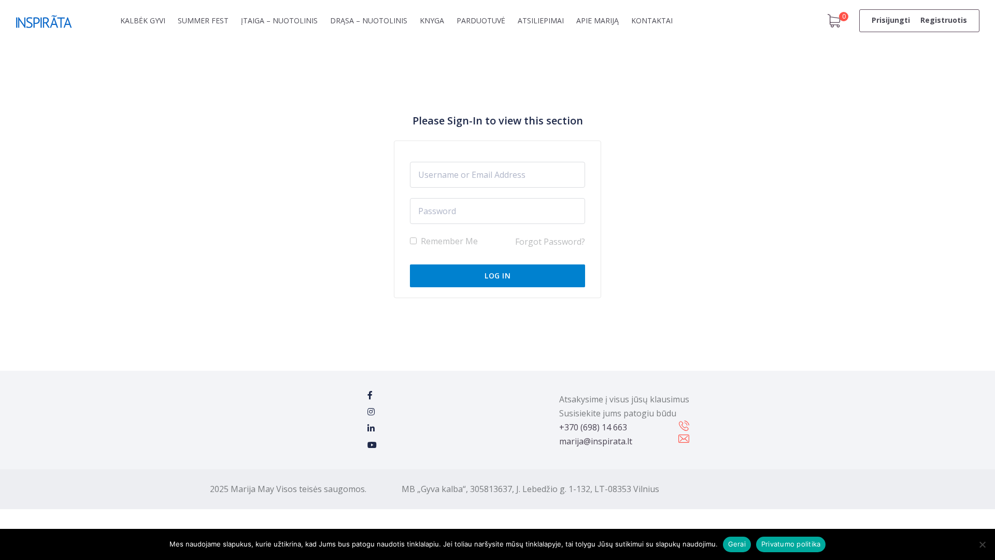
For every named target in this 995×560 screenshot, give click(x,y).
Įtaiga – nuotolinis (279, 20)
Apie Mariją (597, 20)
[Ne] (982, 544)
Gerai (737, 544)
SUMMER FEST (203, 20)
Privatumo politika (791, 544)
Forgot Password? (550, 241)
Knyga (432, 20)
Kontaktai (652, 20)
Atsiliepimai (541, 20)
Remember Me (448, 241)
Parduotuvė (481, 20)
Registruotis (943, 20)
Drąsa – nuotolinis (368, 20)
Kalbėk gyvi (142, 20)
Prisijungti (891, 20)
